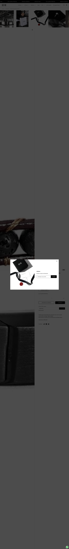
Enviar (53, 276)
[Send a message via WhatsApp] (67, 547)
